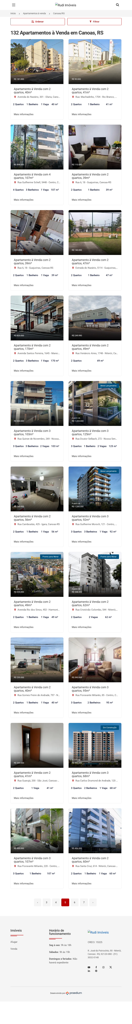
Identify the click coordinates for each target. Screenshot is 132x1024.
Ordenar (39, 21)
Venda (13, 948)
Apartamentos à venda (34, 13)
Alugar (13, 941)
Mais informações (23, 114)
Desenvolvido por (58, 993)
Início (13, 13)
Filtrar (96, 21)
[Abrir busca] (117, 5)
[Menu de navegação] (14, 5)
